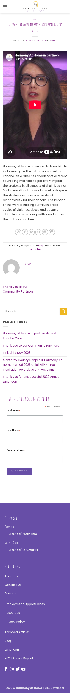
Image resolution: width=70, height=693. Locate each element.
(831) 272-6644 (26, 550)
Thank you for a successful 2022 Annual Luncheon (31, 379)
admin (53, 40)
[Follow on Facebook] (6, 669)
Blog (35, 19)
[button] (5, 6)
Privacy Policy (15, 621)
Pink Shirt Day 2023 (16, 353)
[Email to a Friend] (38, 232)
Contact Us (13, 585)
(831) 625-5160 (26, 534)
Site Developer (54, 688)
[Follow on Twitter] (18, 669)
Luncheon (12, 649)
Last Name (13, 430)
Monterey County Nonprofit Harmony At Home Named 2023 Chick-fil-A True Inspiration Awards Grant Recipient (32, 365)
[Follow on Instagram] (12, 669)
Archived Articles (17, 632)
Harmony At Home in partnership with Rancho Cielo (30, 335)
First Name (13, 410)
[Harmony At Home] (35, 6)
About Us (11, 576)
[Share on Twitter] (32, 232)
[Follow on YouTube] (23, 669)
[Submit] (63, 311)
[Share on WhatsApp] (18, 232)
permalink (35, 249)
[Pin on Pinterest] (45, 232)
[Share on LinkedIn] (52, 232)
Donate (10, 593)
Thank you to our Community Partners (31, 345)
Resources (12, 613)
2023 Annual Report (19, 658)
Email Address (16, 450)
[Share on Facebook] (25, 232)
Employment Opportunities (25, 604)
